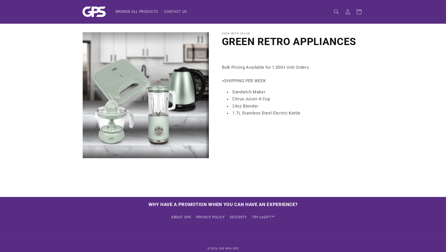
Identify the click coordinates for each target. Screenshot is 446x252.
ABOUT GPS (181, 217)
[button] (336, 11)
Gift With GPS (229, 248)
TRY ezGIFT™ (263, 217)
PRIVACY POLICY (210, 217)
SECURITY (238, 217)
